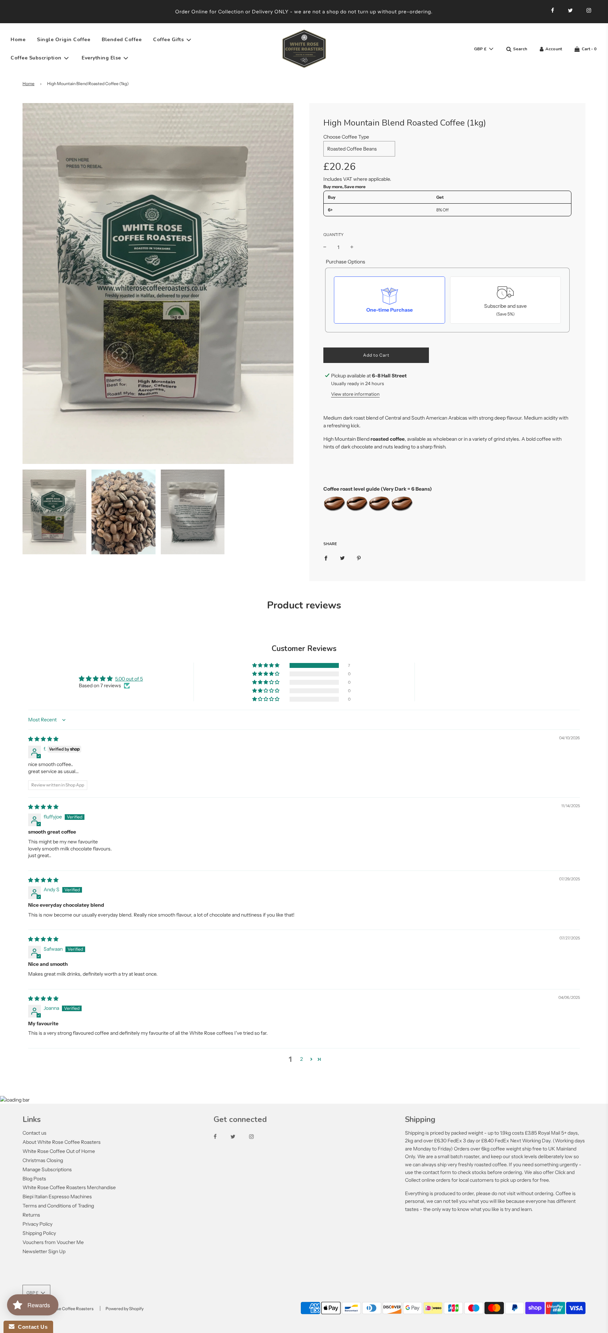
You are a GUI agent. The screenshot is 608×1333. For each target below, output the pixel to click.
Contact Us (31, 1327)
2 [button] (301, 1059)
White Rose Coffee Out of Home (59, 1151)
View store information (355, 394)
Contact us (34, 1133)
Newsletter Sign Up (44, 1251)
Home (18, 39)
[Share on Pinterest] (359, 558)
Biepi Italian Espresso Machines (57, 1196)
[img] (43, 739)
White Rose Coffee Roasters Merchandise (69, 1187)
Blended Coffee (121, 39)
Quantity (333, 234)
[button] (266, 665)
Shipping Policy (39, 1233)
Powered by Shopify (125, 1308)
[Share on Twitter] (342, 558)
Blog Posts (34, 1178)
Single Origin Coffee (63, 39)
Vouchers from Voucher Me (53, 1242)
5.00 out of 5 (129, 679)
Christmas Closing (43, 1160)
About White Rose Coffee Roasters (62, 1142)
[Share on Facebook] (326, 558)
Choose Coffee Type (346, 137)
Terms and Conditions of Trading (58, 1206)
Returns (31, 1215)
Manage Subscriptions (47, 1169)
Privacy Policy (37, 1224)
